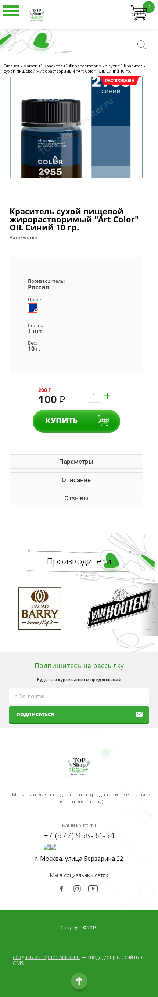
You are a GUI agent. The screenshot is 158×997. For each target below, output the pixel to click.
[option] (76, 127)
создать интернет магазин (46, 956)
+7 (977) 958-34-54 (79, 835)
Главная (11, 65)
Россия (38, 287)
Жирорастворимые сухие (94, 65)
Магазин (31, 65)
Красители (54, 65)
